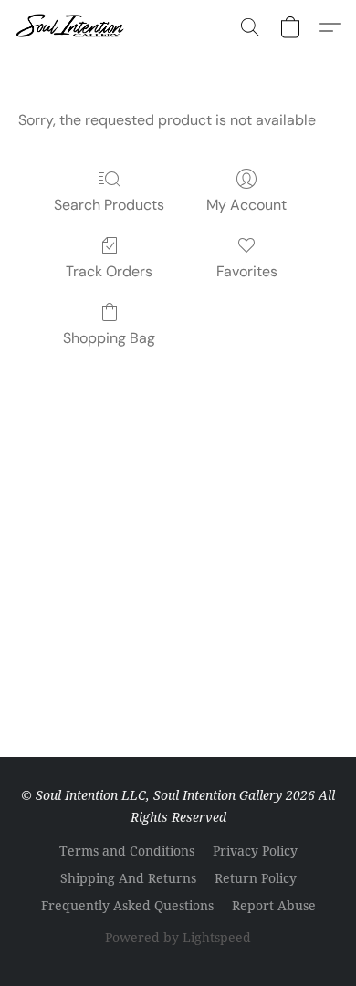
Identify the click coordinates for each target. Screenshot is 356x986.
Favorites (246, 271)
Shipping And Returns (128, 878)
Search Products (109, 204)
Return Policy (256, 878)
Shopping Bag (109, 338)
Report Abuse (274, 905)
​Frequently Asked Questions (127, 905)
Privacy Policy (255, 850)
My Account (246, 204)
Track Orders (109, 271)
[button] (73, 27)
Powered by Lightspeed (178, 937)
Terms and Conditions (126, 850)
